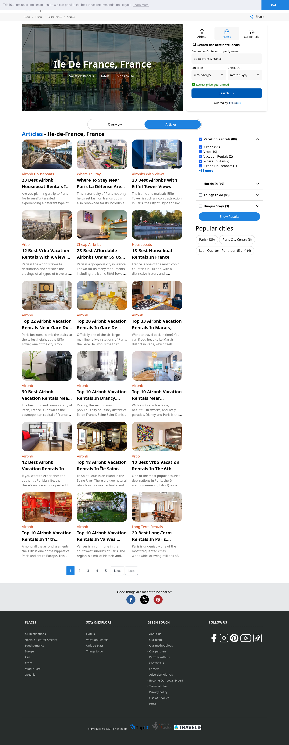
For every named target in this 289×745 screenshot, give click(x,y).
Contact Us (156, 663)
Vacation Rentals (81, 76)
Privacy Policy (158, 692)
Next (117, 571)
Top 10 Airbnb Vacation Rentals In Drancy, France (102, 398)
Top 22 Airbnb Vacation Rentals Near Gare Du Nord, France (47, 327)
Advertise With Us (161, 674)
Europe (29, 651)
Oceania (30, 674)
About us (155, 634)
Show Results (229, 216)
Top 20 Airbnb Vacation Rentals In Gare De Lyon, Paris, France (102, 327)
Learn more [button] (141, 5)
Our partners (158, 651)
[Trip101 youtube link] (245, 638)
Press (152, 703)
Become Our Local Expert (166, 680)
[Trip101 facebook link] (214, 638)
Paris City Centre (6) (237, 239)
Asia (27, 657)
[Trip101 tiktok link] (257, 638)
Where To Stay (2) (216, 161)
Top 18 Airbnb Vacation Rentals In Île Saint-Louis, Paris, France (102, 468)
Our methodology (161, 645)
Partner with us (159, 657)
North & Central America (41, 640)
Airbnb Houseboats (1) (220, 166)
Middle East (32, 669)
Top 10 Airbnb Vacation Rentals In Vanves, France (102, 539)
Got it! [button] (275, 5)
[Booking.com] (235, 103)
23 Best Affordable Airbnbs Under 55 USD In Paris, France (100, 256)
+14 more (206, 170)
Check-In (197, 68)
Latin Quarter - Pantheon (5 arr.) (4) (225, 250)
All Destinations (35, 634)
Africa (28, 663)
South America (34, 645)
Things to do (94, 651)
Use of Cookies (159, 698)
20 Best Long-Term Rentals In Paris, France (152, 539)
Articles (171, 124)
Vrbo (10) (210, 152)
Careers (154, 669)
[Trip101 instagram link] (224, 638)
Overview (115, 124)
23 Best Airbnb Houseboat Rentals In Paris (45, 186)
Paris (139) (207, 239)
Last (131, 571)
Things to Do (124, 76)
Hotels (104, 76)
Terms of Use (158, 686)
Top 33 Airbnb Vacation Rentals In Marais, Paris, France (157, 327)
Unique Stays (95, 645)
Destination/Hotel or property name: (215, 51)
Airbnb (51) (211, 147)
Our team (155, 640)
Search (224, 93)
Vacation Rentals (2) (218, 156)
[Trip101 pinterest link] (234, 638)
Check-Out (234, 68)
